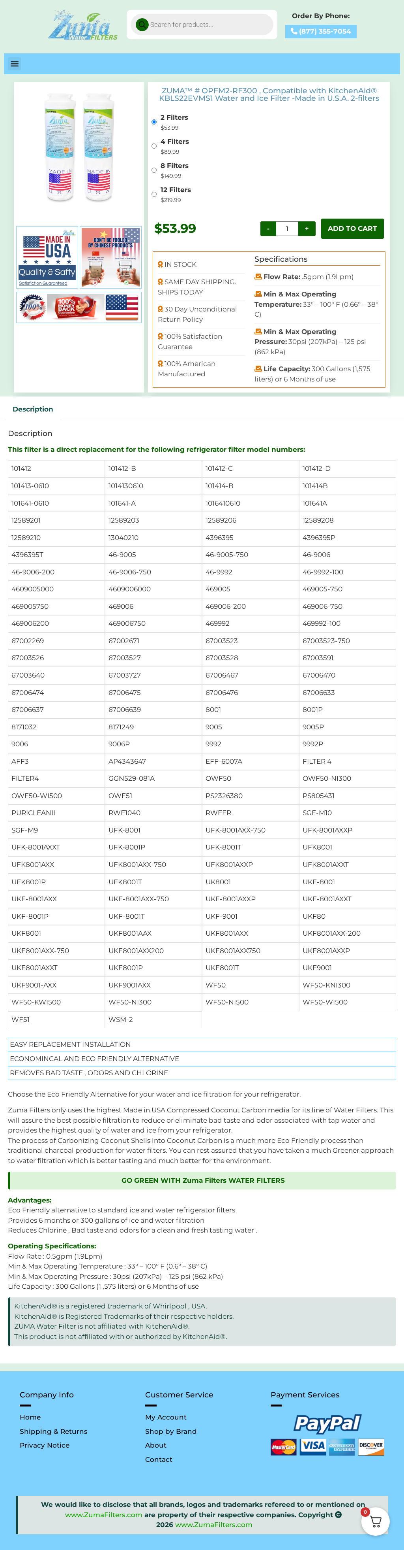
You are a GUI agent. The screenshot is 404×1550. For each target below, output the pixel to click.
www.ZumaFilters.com (103, 1515)
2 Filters (174, 117)
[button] (14, 63)
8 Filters (175, 165)
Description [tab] (33, 409)
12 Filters (176, 190)
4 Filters (175, 141)
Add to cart (352, 228)
